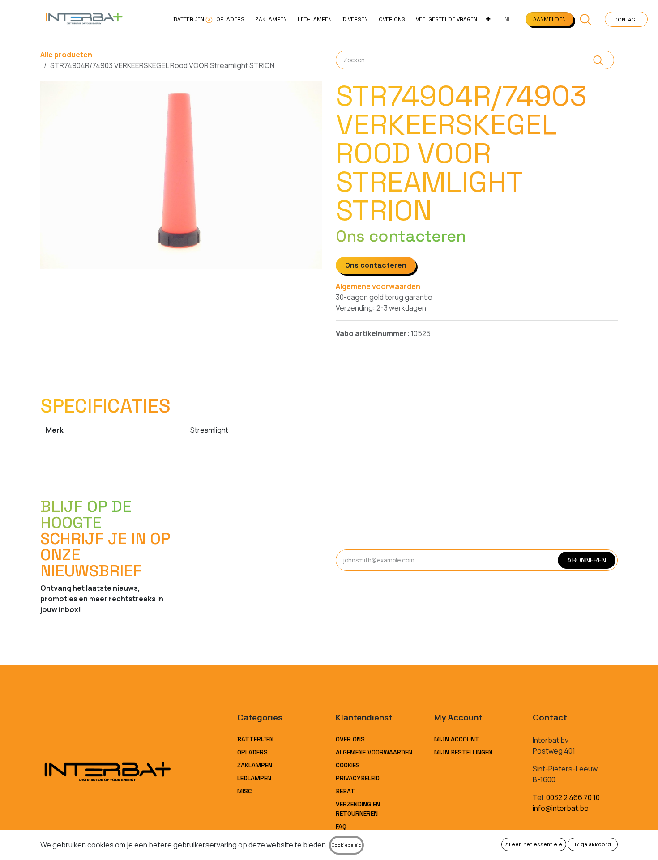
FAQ (341, 826)
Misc (244, 791)
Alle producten (66, 55)
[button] (585, 19)
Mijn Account (456, 739)
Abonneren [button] (586, 560)
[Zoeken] (598, 60)
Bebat (345, 791)
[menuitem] (189, 19)
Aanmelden (549, 19)
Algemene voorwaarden (378, 286)
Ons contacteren (375, 265)
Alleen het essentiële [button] (533, 844)
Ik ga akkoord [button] (593, 844)
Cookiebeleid (346, 845)
